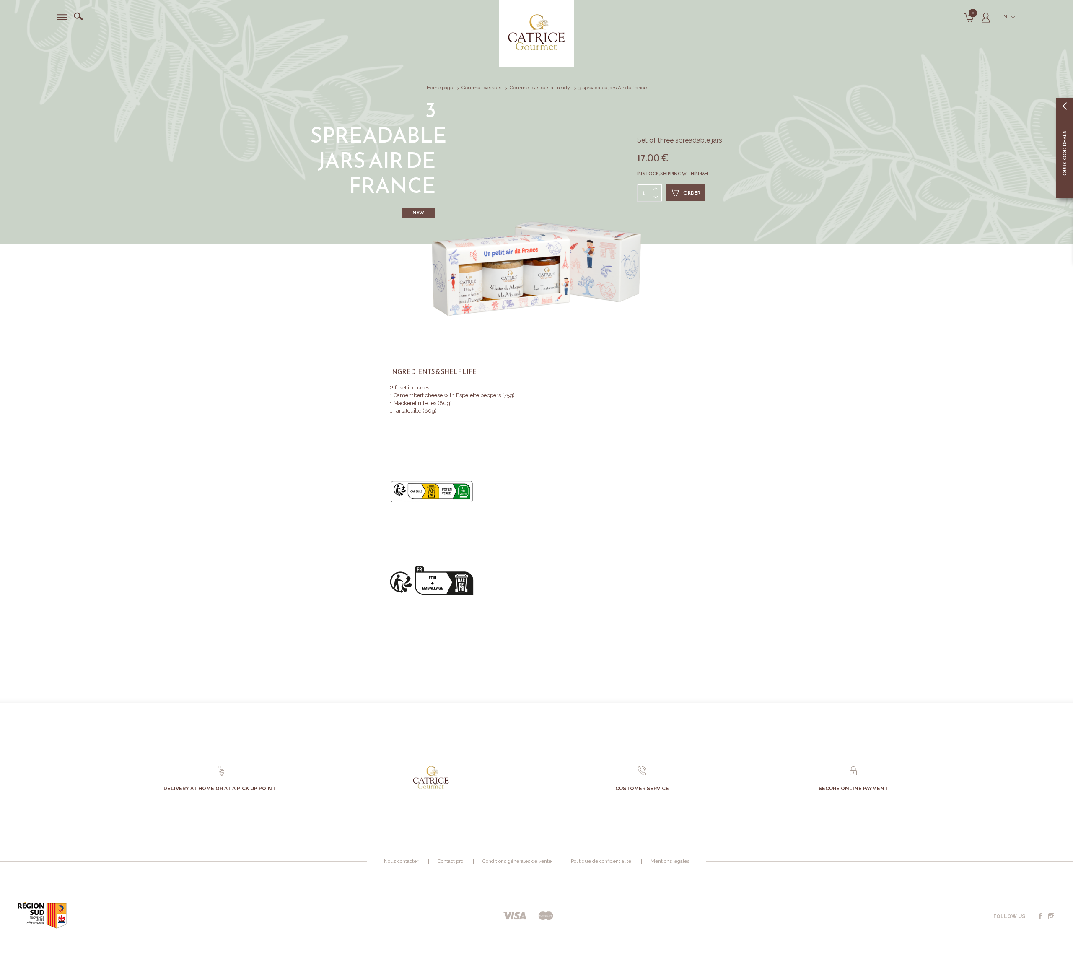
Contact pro (450, 861)
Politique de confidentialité (601, 861)
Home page (440, 88)
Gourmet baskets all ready (540, 88)
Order (691, 193)
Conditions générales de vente (517, 861)
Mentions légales (670, 861)
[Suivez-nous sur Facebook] (1040, 916)
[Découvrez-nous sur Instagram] (1051, 916)
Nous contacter (401, 861)
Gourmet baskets (481, 88)
